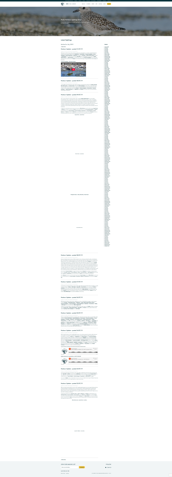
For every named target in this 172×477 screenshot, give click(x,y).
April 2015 (106, 210)
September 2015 (107, 204)
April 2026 (106, 51)
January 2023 (107, 98)
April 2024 (106, 80)
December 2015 (107, 201)
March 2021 (107, 125)
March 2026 (107, 52)
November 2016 (107, 187)
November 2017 (107, 173)
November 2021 (107, 115)
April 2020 (106, 138)
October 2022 (107, 102)
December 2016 (107, 186)
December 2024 (107, 70)
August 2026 (107, 46)
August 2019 (107, 148)
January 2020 (107, 142)
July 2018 (106, 163)
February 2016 (107, 198)
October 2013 (107, 232)
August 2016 (107, 191)
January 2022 (107, 113)
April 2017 (106, 181)
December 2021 (107, 114)
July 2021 (106, 120)
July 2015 (106, 207)
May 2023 (106, 93)
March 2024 (107, 81)
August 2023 (107, 90)
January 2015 (107, 214)
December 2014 (107, 215)
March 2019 (107, 154)
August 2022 (107, 104)
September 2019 (107, 146)
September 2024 (107, 74)
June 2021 (106, 121)
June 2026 (106, 49)
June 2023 (106, 92)
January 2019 (107, 156)
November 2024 (107, 72)
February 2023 (107, 97)
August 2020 (107, 133)
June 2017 (106, 179)
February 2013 (107, 242)
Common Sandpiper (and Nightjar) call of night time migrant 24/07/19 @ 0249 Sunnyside (73, 346)
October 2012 (107, 245)
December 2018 (107, 157)
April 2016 (106, 196)
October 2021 (107, 116)
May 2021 (106, 122)
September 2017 (107, 175)
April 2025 (106, 66)
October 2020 (107, 131)
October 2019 (107, 145)
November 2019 (107, 144)
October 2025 (107, 58)
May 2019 (106, 151)
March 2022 (107, 110)
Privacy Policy (63, 473)
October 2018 (107, 160)
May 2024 (106, 79)
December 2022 (107, 99)
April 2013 (106, 239)
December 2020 (107, 128)
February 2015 (107, 213)
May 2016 (106, 195)
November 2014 (107, 216)
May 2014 (106, 224)
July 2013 (106, 236)
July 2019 (106, 149)
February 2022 (107, 111)
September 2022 (107, 103)
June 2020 (106, 136)
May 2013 (106, 238)
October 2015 (107, 203)
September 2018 (107, 161)
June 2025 (106, 63)
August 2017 (107, 177)
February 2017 (107, 184)
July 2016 (106, 192)
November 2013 (107, 231)
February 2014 (107, 227)
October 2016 (107, 189)
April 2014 (106, 225)
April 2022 (106, 109)
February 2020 (107, 140)
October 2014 (107, 218)
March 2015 (107, 212)
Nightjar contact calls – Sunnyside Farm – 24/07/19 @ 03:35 (71, 356)
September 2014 (107, 219)
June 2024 (106, 78)
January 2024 (107, 84)
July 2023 (106, 91)
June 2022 (106, 107)
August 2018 (107, 162)
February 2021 (107, 126)
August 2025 (107, 61)
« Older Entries (63, 46)
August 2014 (107, 220)
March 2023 (107, 96)
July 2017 (106, 178)
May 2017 (106, 180)
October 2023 (107, 87)
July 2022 (106, 105)
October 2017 (107, 174)
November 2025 (107, 57)
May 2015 (106, 209)
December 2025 (107, 56)
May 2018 (106, 166)
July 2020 (106, 134)
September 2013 (107, 233)
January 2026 (107, 55)
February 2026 (107, 54)
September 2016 (107, 190)
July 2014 (106, 221)
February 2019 (107, 155)
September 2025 (107, 60)
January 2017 (107, 185)
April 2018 (106, 167)
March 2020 (107, 139)
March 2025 (107, 67)
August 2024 (107, 75)
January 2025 (107, 69)
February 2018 (107, 169)
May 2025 (106, 64)
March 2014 (107, 226)
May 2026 (106, 50)
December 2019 (107, 143)
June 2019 (106, 150)
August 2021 (107, 119)
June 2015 (106, 208)
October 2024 (107, 73)
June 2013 (106, 237)
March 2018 (107, 168)
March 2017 (107, 183)
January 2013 (107, 243)
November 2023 (107, 86)
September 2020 (107, 132)
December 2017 (107, 172)
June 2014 (106, 222)
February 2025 (107, 68)
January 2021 (107, 127)
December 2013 (107, 230)
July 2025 (106, 62)
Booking (67, 473)
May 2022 (106, 108)
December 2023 (107, 85)
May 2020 (106, 137)
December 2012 (107, 244)
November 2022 (107, 101)
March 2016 (107, 197)
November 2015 (107, 202)
